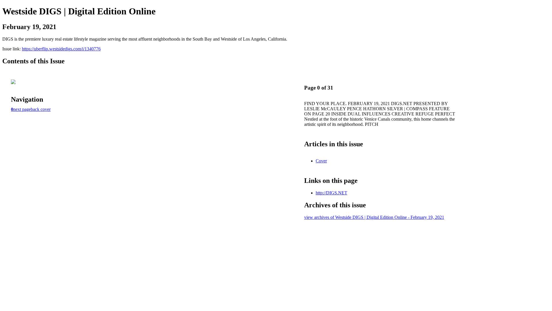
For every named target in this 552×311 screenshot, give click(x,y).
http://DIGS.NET (331, 192)
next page (22, 109)
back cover (41, 109)
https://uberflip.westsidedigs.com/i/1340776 (61, 48)
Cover (321, 160)
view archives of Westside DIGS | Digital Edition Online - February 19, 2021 (374, 217)
